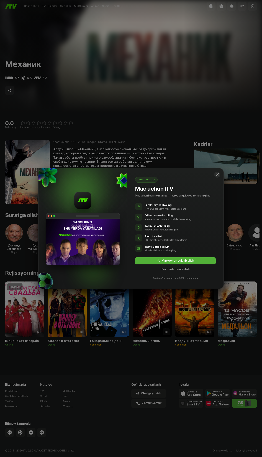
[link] (175, 260)
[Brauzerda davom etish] (217, 175)
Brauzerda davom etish (175, 269)
